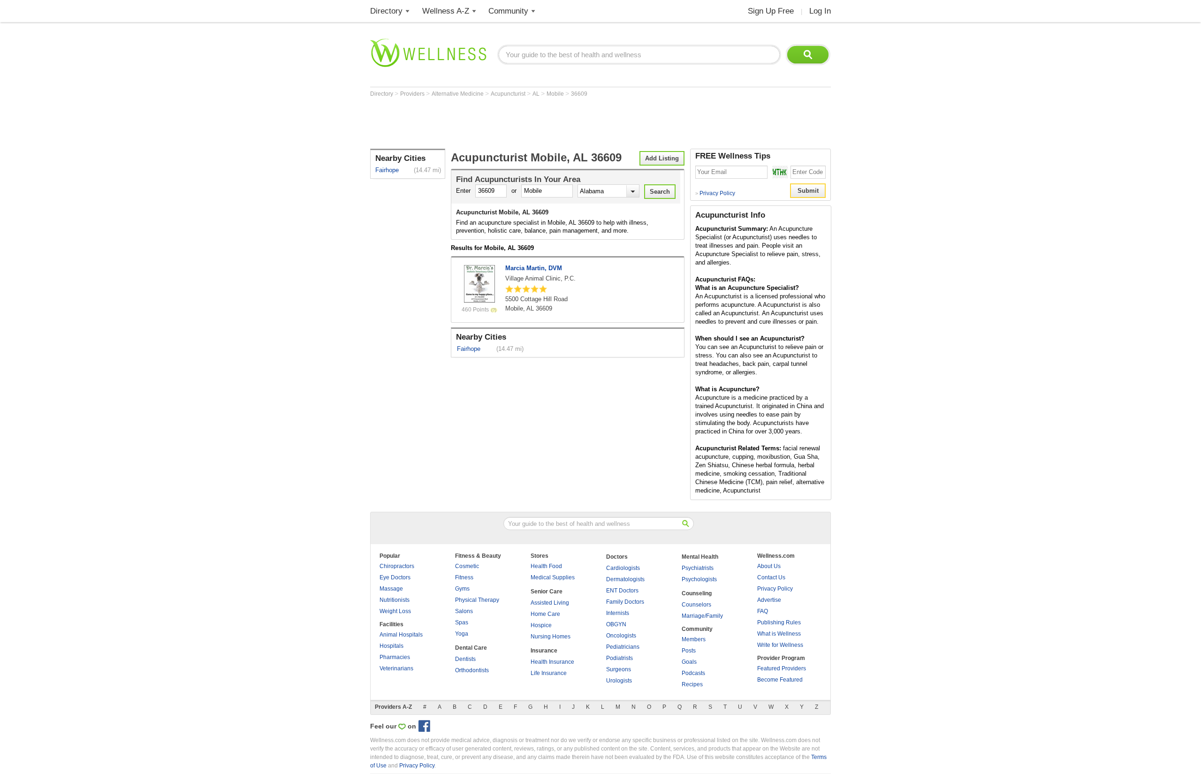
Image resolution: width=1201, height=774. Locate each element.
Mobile (556, 94)
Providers (413, 94)
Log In (820, 11)
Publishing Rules (779, 622)
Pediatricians (622, 647)
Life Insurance (549, 673)
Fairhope (387, 170)
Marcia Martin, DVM (533, 268)
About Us (769, 566)
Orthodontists (472, 670)
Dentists (465, 659)
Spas (461, 622)
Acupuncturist (509, 94)
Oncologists (621, 635)
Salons (464, 611)
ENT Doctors (622, 590)
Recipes (692, 684)
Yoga (461, 633)
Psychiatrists (698, 568)
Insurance (544, 650)
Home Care (545, 614)
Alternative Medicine (458, 94)
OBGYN (616, 624)
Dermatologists (625, 579)
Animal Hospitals (401, 634)
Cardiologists (623, 568)
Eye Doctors (395, 577)
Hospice (541, 625)
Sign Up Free (771, 11)
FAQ (762, 611)
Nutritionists (395, 600)
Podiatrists (619, 658)
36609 (579, 94)
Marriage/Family (702, 616)
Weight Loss (395, 611)
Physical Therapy (477, 600)
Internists (617, 613)
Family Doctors (625, 602)
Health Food (546, 566)
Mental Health (700, 557)
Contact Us (771, 577)
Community (508, 11)
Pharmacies (395, 657)
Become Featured (780, 679)
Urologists (619, 680)
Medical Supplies (553, 577)
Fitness (464, 577)
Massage (391, 588)
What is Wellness (779, 633)
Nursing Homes (550, 636)
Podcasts (693, 673)
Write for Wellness (780, 645)
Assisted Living (550, 602)
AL (536, 94)
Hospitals (391, 646)
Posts (689, 650)
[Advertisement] (541, 123)
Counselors (696, 604)
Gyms (462, 588)
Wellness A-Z (445, 11)
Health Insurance (552, 662)
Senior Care (546, 591)
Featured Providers (781, 668)
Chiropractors (397, 566)
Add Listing (662, 158)
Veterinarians (396, 668)
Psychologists (699, 579)
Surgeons (618, 669)
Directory (386, 11)
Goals (689, 662)
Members (694, 639)
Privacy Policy (715, 193)
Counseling (697, 593)
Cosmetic (467, 566)
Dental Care (471, 648)
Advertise (769, 600)
